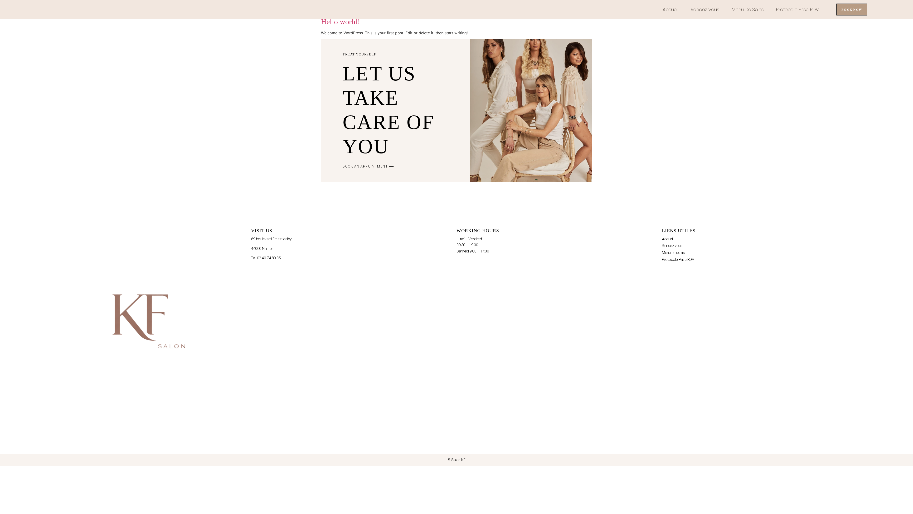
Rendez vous (705, 9)
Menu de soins (747, 9)
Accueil (670, 9)
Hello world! (340, 21)
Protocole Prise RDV (797, 9)
